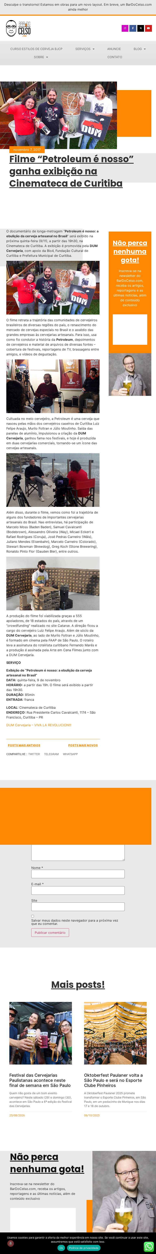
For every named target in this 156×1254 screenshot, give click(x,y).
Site (34, 900)
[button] (34, 754)
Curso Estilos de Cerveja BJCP (36, 49)
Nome (37, 867)
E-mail (37, 884)
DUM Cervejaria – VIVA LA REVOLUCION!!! (39, 725)
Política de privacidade (84, 1248)
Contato (114, 57)
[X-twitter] (140, 28)
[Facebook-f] (132, 28)
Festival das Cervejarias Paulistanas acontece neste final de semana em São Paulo (40, 1080)
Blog (138, 49)
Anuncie (114, 49)
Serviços (83, 49)
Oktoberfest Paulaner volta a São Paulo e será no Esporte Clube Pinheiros (113, 1080)
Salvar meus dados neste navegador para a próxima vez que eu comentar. (74, 922)
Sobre (39, 57)
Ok (61, 1248)
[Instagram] (125, 28)
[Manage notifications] (10, 1243)
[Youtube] (148, 28)
